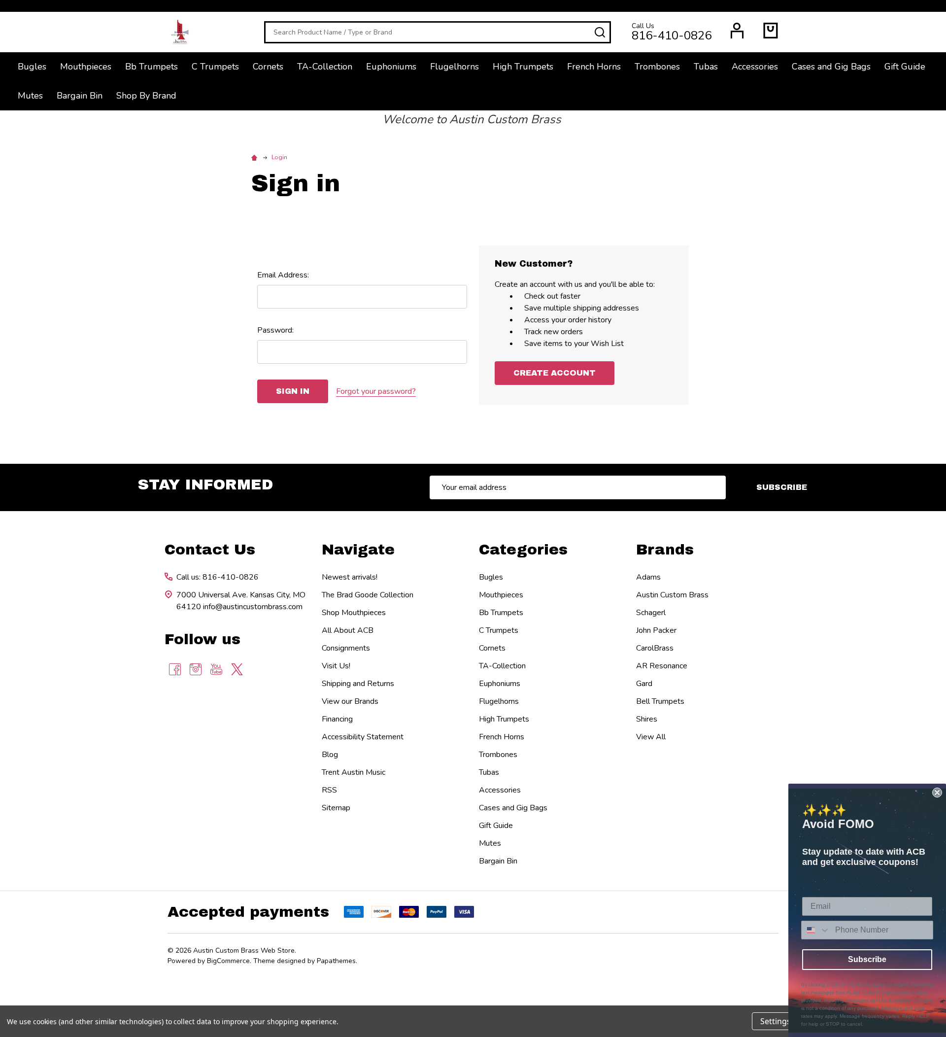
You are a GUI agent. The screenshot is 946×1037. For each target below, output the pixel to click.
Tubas (706, 66)
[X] (237, 669)
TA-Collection (324, 66)
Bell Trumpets (660, 701)
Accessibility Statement (363, 736)
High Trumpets (523, 66)
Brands (665, 549)
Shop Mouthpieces (354, 612)
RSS (329, 790)
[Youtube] (216, 669)
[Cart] (770, 30)
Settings (775, 1021)
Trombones (657, 66)
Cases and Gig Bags (831, 66)
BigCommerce (228, 961)
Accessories (755, 66)
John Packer (656, 630)
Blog (330, 754)
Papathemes (336, 961)
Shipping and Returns (358, 683)
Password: (275, 330)
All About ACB (347, 630)
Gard (644, 683)
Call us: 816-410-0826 (217, 577)
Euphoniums (391, 66)
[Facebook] (175, 669)
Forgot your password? (376, 391)
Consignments (346, 648)
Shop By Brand (146, 96)
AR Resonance (661, 665)
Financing (337, 719)
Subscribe (781, 487)
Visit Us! (336, 665)
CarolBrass (655, 648)
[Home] (255, 157)
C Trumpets (215, 66)
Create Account (554, 373)
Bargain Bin (79, 96)
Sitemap (336, 807)
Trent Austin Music (353, 772)
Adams (648, 577)
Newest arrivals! (349, 577)
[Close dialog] (937, 792)
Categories (523, 549)
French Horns (594, 66)
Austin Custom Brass (672, 594)
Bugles (32, 66)
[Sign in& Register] (737, 30)
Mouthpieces (85, 66)
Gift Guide (904, 66)
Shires (646, 719)
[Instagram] (195, 669)
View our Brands (350, 701)
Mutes (30, 96)
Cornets (268, 66)
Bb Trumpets (151, 66)
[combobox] (816, 930)
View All (651, 736)
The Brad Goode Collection (367, 594)
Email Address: (283, 275)
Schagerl (651, 612)
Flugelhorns (454, 66)
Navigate (358, 549)
